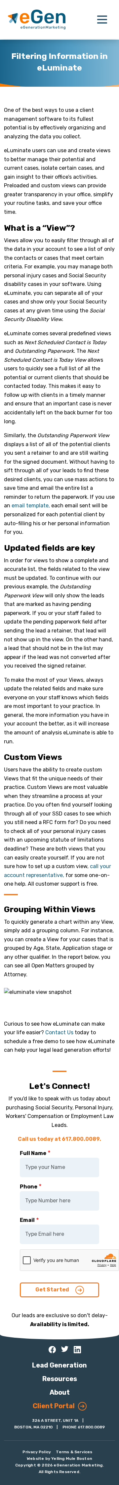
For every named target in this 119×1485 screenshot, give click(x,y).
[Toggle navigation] (102, 19)
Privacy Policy (36, 1452)
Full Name (33, 1153)
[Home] (36, 19)
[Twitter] (64, 1349)
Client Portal (54, 1406)
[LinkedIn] (77, 1349)
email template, (31, 505)
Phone (28, 1186)
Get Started (52, 1289)
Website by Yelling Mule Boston (59, 1458)
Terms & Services (74, 1452)
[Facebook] (52, 1349)
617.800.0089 (91, 1427)
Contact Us (59, 1032)
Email (27, 1220)
